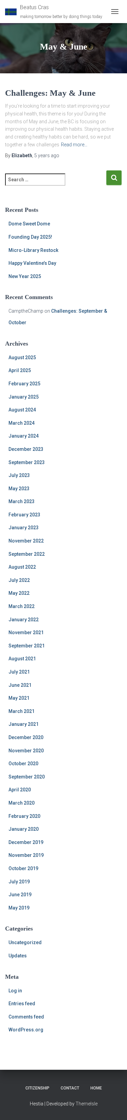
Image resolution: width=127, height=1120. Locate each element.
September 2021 (26, 645)
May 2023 (18, 488)
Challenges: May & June (50, 92)
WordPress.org (25, 1029)
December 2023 (25, 449)
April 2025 (19, 370)
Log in (15, 990)
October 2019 (23, 868)
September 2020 (26, 776)
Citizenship (37, 1088)
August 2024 (22, 409)
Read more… (74, 144)
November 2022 (26, 541)
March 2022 (21, 606)
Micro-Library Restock (33, 250)
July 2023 (19, 475)
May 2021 (18, 698)
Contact (70, 1088)
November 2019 (26, 855)
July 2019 (19, 881)
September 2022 (26, 554)
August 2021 (22, 658)
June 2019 (19, 894)
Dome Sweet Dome (29, 223)
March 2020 (21, 803)
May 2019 (18, 908)
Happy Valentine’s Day (32, 263)
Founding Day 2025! (30, 237)
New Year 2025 (24, 276)
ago (46, 155)
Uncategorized (25, 942)
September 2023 (26, 462)
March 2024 (21, 423)
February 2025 (24, 383)
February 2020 (24, 816)
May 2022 (18, 593)
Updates (17, 955)
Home (96, 1088)
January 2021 (23, 724)
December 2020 (25, 737)
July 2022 (19, 580)
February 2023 (24, 514)
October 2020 (23, 763)
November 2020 (26, 750)
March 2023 (21, 501)
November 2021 (26, 632)
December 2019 (25, 842)
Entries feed (21, 1003)
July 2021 (19, 672)
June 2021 (19, 685)
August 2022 (22, 567)
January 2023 (23, 527)
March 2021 (21, 711)
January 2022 (23, 619)
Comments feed (26, 1017)
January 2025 (23, 397)
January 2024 (23, 436)
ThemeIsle (87, 1103)
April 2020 (19, 789)
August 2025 (22, 357)
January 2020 (23, 829)
